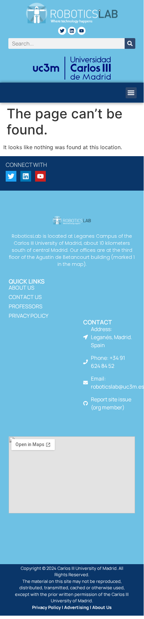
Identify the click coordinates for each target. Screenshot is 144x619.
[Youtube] (82, 31)
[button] (131, 92)
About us (21, 287)
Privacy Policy (28, 315)
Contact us (25, 297)
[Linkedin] (72, 31)
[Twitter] (62, 31)
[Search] (130, 43)
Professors (25, 306)
